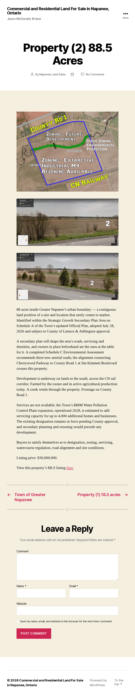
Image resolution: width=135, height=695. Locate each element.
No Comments (95, 74)
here (70, 468)
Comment (23, 551)
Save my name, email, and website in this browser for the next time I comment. (66, 621)
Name (21, 586)
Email (73, 586)
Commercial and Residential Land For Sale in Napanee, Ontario (58, 11)
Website (22, 603)
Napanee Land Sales (52, 74)
